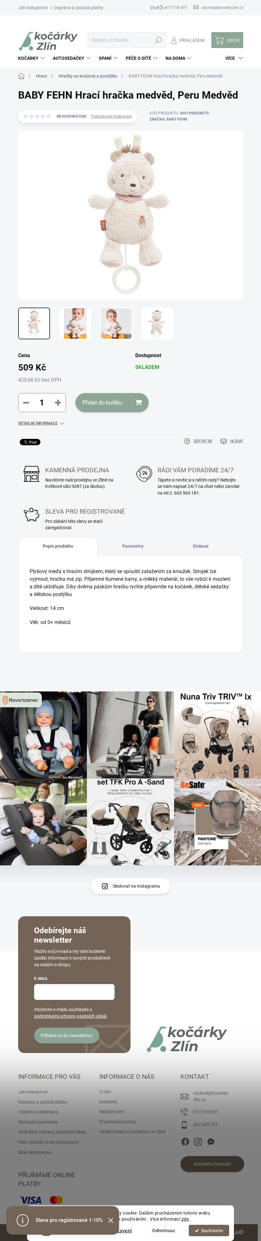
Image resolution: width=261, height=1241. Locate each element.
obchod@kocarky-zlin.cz (211, 1096)
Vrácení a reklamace (38, 1111)
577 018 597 (205, 1111)
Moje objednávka (35, 1152)
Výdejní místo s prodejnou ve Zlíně (132, 1131)
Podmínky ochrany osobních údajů (52, 1131)
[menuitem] (32, 58)
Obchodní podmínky (38, 1122)
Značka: (168, 119)
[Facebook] (185, 1140)
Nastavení (120, 1230)
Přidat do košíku (102, 402)
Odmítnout (163, 1230)
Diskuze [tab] (201, 546)
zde (185, 1219)
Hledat (158, 40)
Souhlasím (212, 1230)
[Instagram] (198, 1140)
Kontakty (108, 1101)
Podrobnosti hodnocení (111, 116)
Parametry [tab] (133, 546)
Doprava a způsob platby (78, 7)
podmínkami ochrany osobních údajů (70, 1016)
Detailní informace (38, 423)
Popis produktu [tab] (58, 546)
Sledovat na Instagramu (136, 886)
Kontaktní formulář (212, 1164)
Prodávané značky (117, 1121)
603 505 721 (205, 1124)
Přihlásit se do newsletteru (67, 1035)
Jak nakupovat (33, 7)
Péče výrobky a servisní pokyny (48, 1142)
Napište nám (111, 1111)
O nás (105, 1091)
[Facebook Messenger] (210, 1140)
